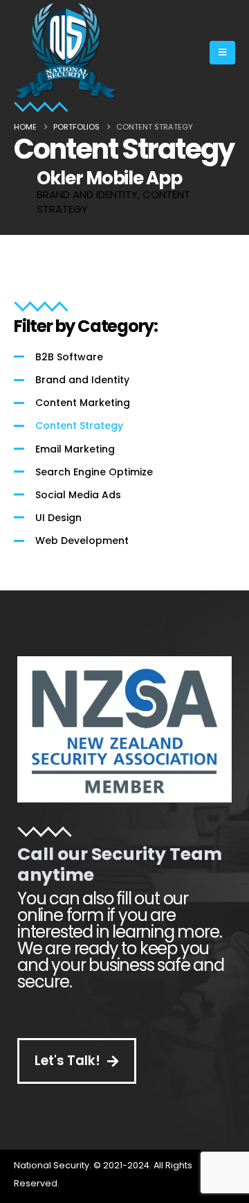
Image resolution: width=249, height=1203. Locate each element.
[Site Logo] (66, 52)
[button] (222, 52)
